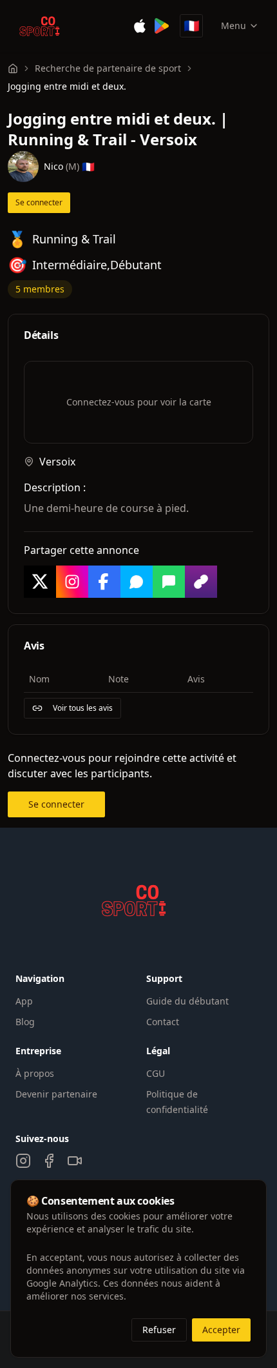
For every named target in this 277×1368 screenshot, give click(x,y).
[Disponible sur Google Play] (161, 26)
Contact (162, 1022)
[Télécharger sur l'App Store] (140, 26)
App (24, 1001)
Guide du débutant (187, 1001)
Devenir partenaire (56, 1094)
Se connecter (38, 202)
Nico (53, 166)
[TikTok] (74, 1161)
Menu (233, 25)
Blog (25, 1022)
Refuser (159, 1329)
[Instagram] (23, 1161)
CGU (155, 1073)
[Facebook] (49, 1161)
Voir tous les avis (83, 707)
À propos (34, 1073)
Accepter (221, 1329)
